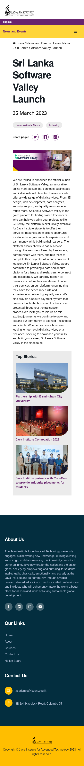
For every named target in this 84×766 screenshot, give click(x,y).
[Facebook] (9, 607)
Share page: (21, 137)
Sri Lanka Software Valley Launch (38, 48)
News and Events (15, 31)
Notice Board (13, 660)
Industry (54, 125)
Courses (10, 648)
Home (9, 635)
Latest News (61, 43)
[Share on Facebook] (45, 137)
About (8, 641)
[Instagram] (30, 607)
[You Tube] (40, 607)
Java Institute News (28, 125)
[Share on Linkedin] (55, 137)
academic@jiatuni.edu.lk (30, 690)
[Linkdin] (19, 607)
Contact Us (12, 654)
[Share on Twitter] (35, 137)
